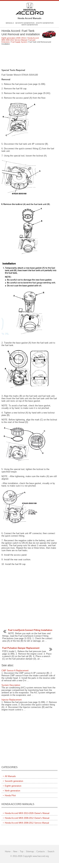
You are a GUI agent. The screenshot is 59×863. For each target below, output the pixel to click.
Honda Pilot (10, 795)
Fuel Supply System (19, 42)
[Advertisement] (29, 57)
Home (7, 851)
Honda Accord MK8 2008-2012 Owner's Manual (27, 818)
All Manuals (10, 776)
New (15, 851)
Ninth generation (29, 25)
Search (51, 851)
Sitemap (30, 851)
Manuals (10, 23)
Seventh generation (24, 23)
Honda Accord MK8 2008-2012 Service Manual (20, 39)
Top (21, 851)
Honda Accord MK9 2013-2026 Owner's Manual (27, 813)
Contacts (40, 851)
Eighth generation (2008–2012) (13, 38)
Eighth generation (44, 23)
